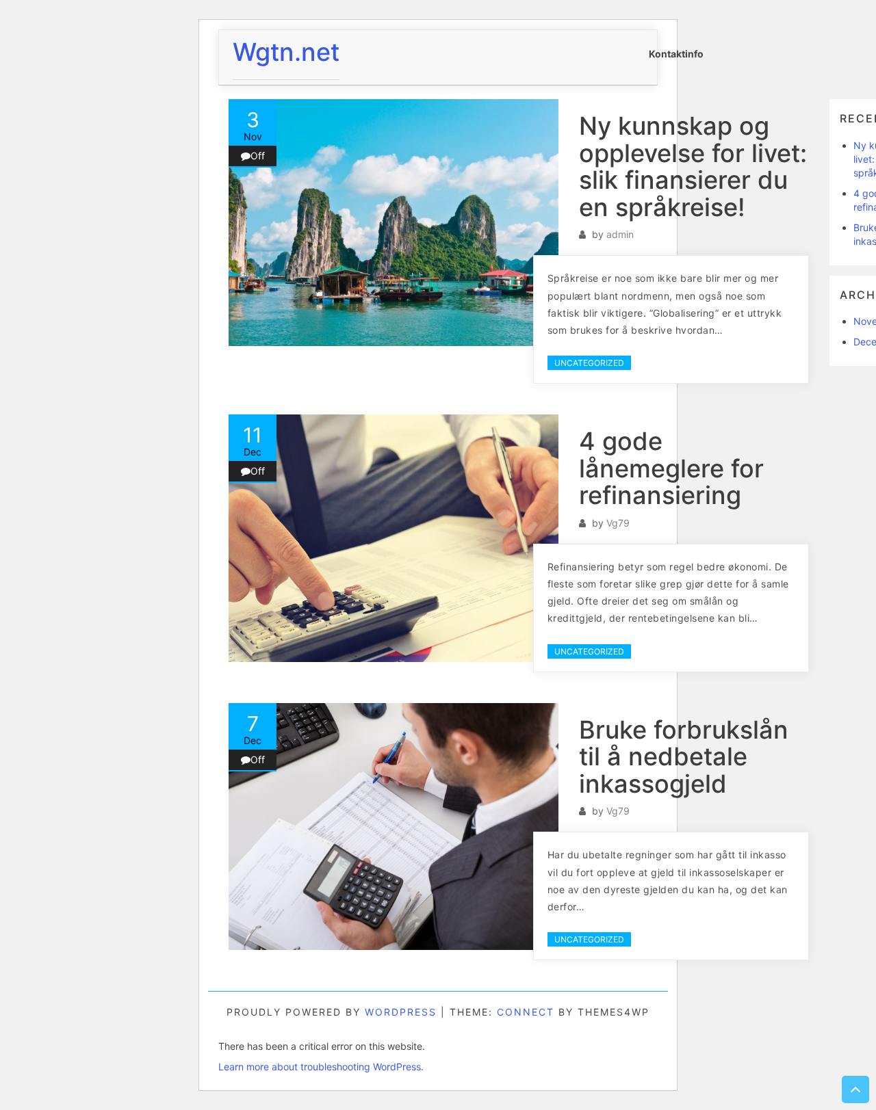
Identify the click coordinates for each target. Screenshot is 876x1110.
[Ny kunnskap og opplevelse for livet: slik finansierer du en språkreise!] (393, 222)
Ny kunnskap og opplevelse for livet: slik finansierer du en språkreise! (693, 166)
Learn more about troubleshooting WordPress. (321, 1066)
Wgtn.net (286, 52)
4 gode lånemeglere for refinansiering (671, 468)
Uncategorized (589, 363)
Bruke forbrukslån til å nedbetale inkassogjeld (683, 757)
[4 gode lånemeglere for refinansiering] (393, 537)
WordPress (401, 1012)
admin (620, 234)
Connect (525, 1012)
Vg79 (618, 523)
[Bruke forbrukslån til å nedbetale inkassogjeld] (393, 826)
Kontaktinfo (676, 54)
